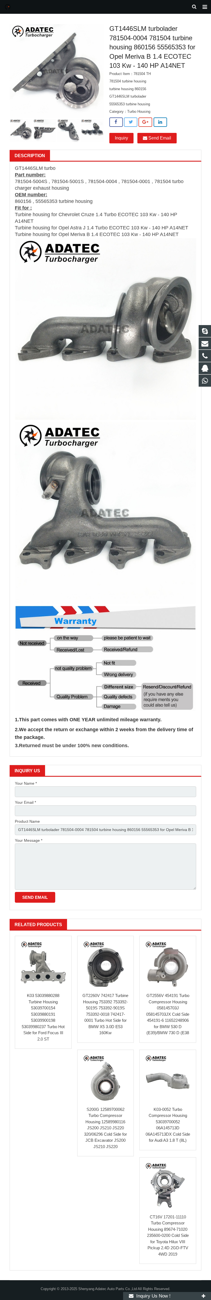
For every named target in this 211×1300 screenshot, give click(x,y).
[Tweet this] (130, 122)
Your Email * (25, 802)
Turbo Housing (138, 112)
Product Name (27, 821)
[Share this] (116, 122)
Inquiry (121, 138)
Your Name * (26, 783)
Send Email (159, 138)
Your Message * (28, 840)
